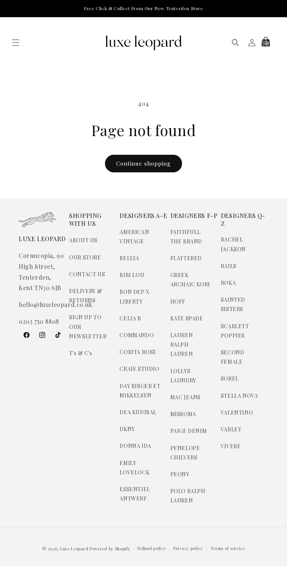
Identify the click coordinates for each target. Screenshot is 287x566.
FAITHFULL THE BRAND (186, 236)
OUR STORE (85, 257)
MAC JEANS (185, 397)
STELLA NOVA (239, 395)
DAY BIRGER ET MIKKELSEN (140, 390)
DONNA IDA (135, 445)
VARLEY (231, 429)
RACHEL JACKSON (233, 244)
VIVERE (231, 446)
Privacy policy (188, 548)
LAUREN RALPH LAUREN (181, 344)
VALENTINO (237, 412)
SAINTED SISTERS (233, 304)
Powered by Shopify (110, 548)
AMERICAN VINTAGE (134, 236)
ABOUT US (83, 240)
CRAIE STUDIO (139, 368)
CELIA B (130, 318)
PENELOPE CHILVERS (185, 453)
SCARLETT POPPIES (235, 331)
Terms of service (228, 548)
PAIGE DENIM (188, 430)
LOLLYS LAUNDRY (183, 375)
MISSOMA (183, 414)
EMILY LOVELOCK (134, 467)
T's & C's (80, 353)
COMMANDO (137, 335)
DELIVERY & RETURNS (85, 295)
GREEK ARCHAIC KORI (190, 279)
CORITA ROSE (138, 352)
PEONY (179, 474)
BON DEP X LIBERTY (134, 296)
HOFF (177, 301)
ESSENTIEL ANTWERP (135, 494)
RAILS (229, 266)
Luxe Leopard (74, 548)
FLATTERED (186, 258)
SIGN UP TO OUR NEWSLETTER (88, 326)
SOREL (230, 378)
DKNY (127, 429)
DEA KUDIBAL (138, 412)
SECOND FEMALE (232, 357)
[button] (15, 42)
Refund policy (152, 548)
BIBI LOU (132, 275)
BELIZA (129, 258)
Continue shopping (143, 163)
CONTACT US (87, 274)
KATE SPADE (186, 318)
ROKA (228, 282)
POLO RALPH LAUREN (188, 495)
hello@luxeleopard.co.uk (55, 304)
